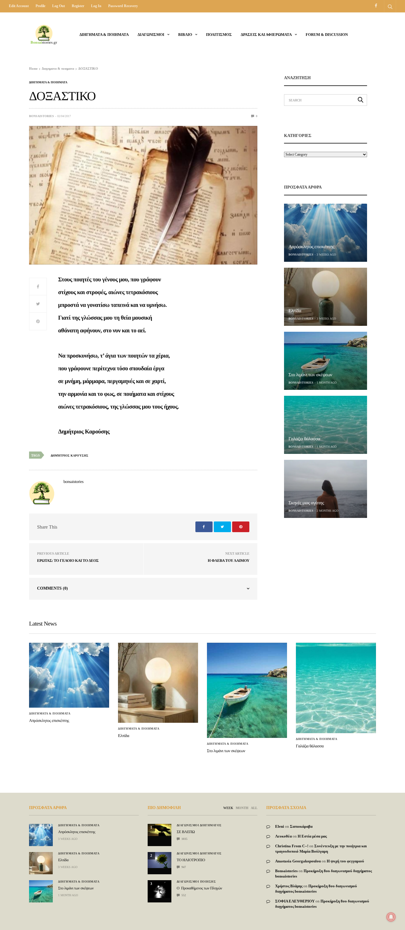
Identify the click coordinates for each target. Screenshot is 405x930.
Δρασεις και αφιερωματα (266, 34)
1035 (184, 838)
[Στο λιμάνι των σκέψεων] (325, 361)
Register (78, 6)
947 (183, 867)
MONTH (242, 808)
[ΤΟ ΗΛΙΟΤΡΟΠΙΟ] (159, 860)
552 (183, 895)
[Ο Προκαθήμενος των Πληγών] (159, 889)
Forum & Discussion (327, 34)
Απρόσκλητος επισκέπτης (311, 246)
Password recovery (123, 6)
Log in (96, 6)
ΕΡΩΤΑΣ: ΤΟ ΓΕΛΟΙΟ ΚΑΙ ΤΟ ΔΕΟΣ (67, 560)
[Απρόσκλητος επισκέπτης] (325, 233)
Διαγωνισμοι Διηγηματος (199, 825)
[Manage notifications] (391, 917)
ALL (254, 808)
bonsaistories (41, 116)
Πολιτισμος (219, 34)
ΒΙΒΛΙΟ (185, 34)
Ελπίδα (294, 310)
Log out (58, 6)
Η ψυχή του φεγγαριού (345, 861)
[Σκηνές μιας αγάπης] (325, 489)
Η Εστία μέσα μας (312, 836)
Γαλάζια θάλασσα (304, 438)
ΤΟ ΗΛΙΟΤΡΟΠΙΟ (191, 860)
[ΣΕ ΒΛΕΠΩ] (159, 830)
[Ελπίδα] (325, 297)
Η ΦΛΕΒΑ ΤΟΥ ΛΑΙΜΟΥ (228, 560)
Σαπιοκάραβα (301, 826)
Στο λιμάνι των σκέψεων (310, 374)
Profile (40, 6)
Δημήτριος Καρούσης (69, 455)
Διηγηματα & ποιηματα (104, 34)
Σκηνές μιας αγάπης (306, 502)
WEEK (228, 808)
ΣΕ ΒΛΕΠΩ (186, 831)
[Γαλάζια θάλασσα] (325, 425)
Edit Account (19, 6)
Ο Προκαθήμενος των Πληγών (199, 888)
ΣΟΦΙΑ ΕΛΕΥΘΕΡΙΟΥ (295, 901)
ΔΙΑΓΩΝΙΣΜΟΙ (151, 34)
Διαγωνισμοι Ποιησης (196, 881)
